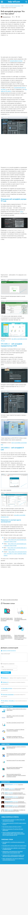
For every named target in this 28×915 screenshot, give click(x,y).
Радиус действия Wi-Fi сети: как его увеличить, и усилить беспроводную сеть (13, 859)
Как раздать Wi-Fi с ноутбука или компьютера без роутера (14, 843)
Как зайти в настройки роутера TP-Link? (15, 722)
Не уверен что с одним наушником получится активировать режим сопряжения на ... (14, 798)
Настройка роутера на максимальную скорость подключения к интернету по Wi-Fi (6, 637)
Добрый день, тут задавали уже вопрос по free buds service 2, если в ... (15, 810)
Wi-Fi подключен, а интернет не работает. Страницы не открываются (15, 730)
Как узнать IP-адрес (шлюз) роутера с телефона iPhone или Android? (7, 619)
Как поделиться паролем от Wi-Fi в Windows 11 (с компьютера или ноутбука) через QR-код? (16, 755)
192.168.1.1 (12, 701)
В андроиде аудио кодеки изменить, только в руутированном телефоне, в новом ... (15, 793)
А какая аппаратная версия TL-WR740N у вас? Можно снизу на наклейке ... (15, 806)
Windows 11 (5, 678)
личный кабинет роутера (16, 61)
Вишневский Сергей (6, 17)
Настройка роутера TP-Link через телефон (16, 760)
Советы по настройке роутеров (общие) (12, 5)
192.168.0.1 (5, 701)
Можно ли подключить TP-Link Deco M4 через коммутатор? (13, 830)
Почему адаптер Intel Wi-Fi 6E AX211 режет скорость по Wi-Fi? (14, 824)
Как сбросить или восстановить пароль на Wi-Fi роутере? (20, 619)
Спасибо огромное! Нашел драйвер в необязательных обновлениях (15, 789)
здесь (21, 211)
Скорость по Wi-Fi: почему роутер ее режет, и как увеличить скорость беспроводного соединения (13, 856)
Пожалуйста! (20, 784)
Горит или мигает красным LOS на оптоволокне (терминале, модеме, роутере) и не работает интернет (16, 775)
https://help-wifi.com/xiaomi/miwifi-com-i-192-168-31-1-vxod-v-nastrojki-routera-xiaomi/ (15, 553)
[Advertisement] (14, 46)
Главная (2, 5)
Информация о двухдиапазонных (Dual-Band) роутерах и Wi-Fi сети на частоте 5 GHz (13, 852)
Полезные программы (8, 694)
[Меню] (2, 1)
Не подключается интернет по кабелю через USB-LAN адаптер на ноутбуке (14, 820)
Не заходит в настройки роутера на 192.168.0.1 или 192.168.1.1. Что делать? (15, 737)
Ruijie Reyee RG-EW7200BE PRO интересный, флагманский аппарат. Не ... (15, 802)
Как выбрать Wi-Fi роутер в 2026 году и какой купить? (14, 845)
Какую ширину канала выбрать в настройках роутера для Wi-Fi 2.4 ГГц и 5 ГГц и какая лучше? (20, 637)
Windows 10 (5, 682)
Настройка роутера (7, 688)
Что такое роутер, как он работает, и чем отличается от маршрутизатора (14, 848)
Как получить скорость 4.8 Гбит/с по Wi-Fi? (12, 827)
